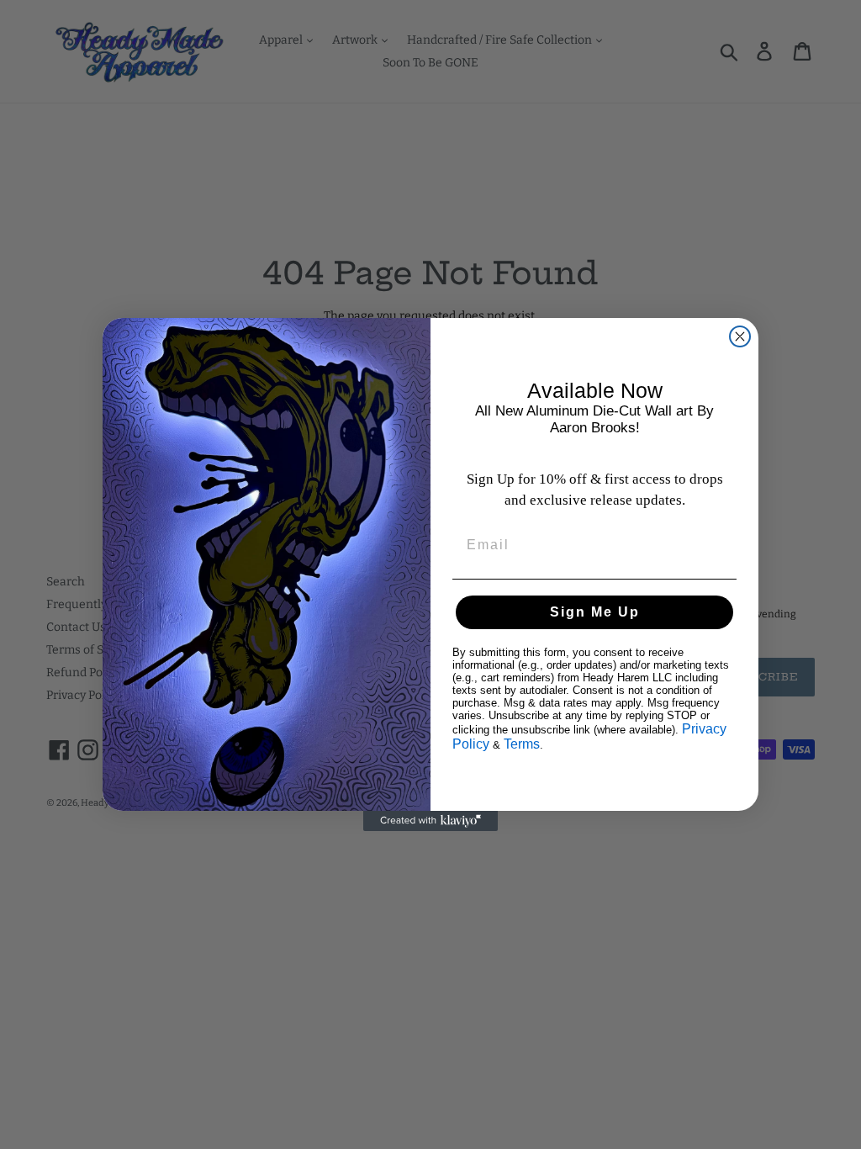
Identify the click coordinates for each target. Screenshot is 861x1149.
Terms (522, 744)
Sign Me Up (595, 612)
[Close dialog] (740, 336)
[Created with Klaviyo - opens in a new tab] (430, 821)
